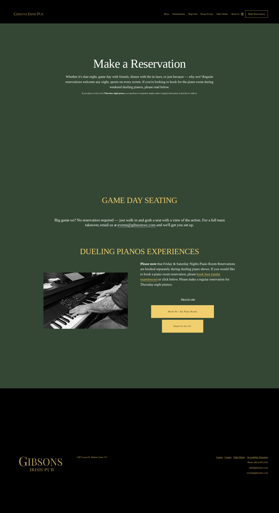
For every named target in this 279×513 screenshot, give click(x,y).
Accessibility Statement (257, 457)
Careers (219, 457)
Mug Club (192, 14)
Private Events (207, 14)
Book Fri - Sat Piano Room (182, 311)
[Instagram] (242, 14)
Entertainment (178, 14)
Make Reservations (256, 14)
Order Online (239, 457)
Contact (228, 457)
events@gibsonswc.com (136, 225)
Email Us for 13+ (183, 326)
